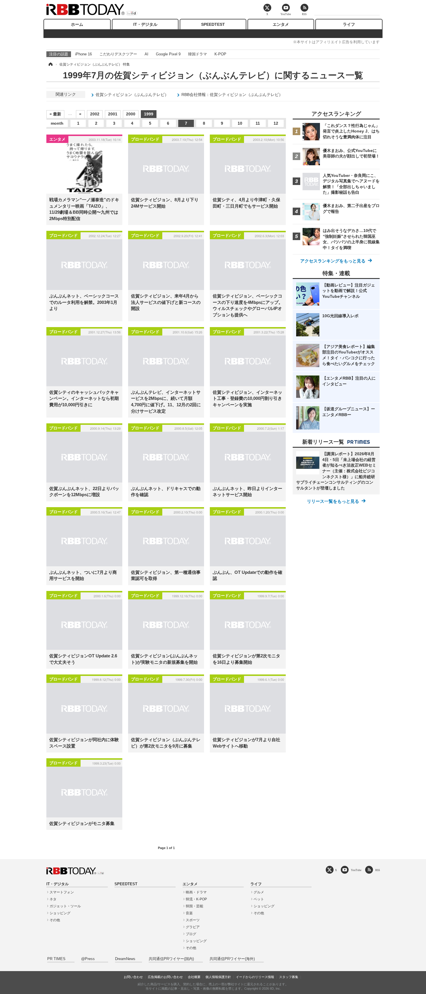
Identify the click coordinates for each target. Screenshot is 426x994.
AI (146, 54)
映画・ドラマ (196, 892)
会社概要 (194, 977)
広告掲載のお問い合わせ (165, 977)
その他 (55, 920)
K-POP (220, 54)
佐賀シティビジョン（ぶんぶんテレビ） (132, 94)
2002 (94, 114)
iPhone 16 (83, 54)
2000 (130, 114)
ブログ (191, 934)
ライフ (349, 24)
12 (276, 123)
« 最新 (55, 114)
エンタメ (281, 24)
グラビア (193, 927)
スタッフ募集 (288, 977)
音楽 (189, 913)
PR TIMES (56, 959)
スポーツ (193, 920)
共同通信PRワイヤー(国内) (171, 959)
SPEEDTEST (213, 24)
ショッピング (60, 913)
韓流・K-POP (196, 899)
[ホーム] (50, 64)
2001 (112, 114)
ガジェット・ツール (65, 906)
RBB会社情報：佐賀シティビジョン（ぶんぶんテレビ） (232, 94)
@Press (88, 959)
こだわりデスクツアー (118, 54)
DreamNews (125, 959)
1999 (148, 114)
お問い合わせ (133, 977)
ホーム (77, 24)
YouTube (356, 870)
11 (258, 123)
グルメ (259, 892)
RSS (377, 870)
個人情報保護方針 (218, 977)
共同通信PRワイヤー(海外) (232, 959)
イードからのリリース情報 (255, 977)
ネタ (53, 899)
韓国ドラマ (197, 54)
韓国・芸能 (194, 906)
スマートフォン (62, 892)
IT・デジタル (145, 24)
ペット (259, 899)
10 (240, 123)
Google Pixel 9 (168, 54)
